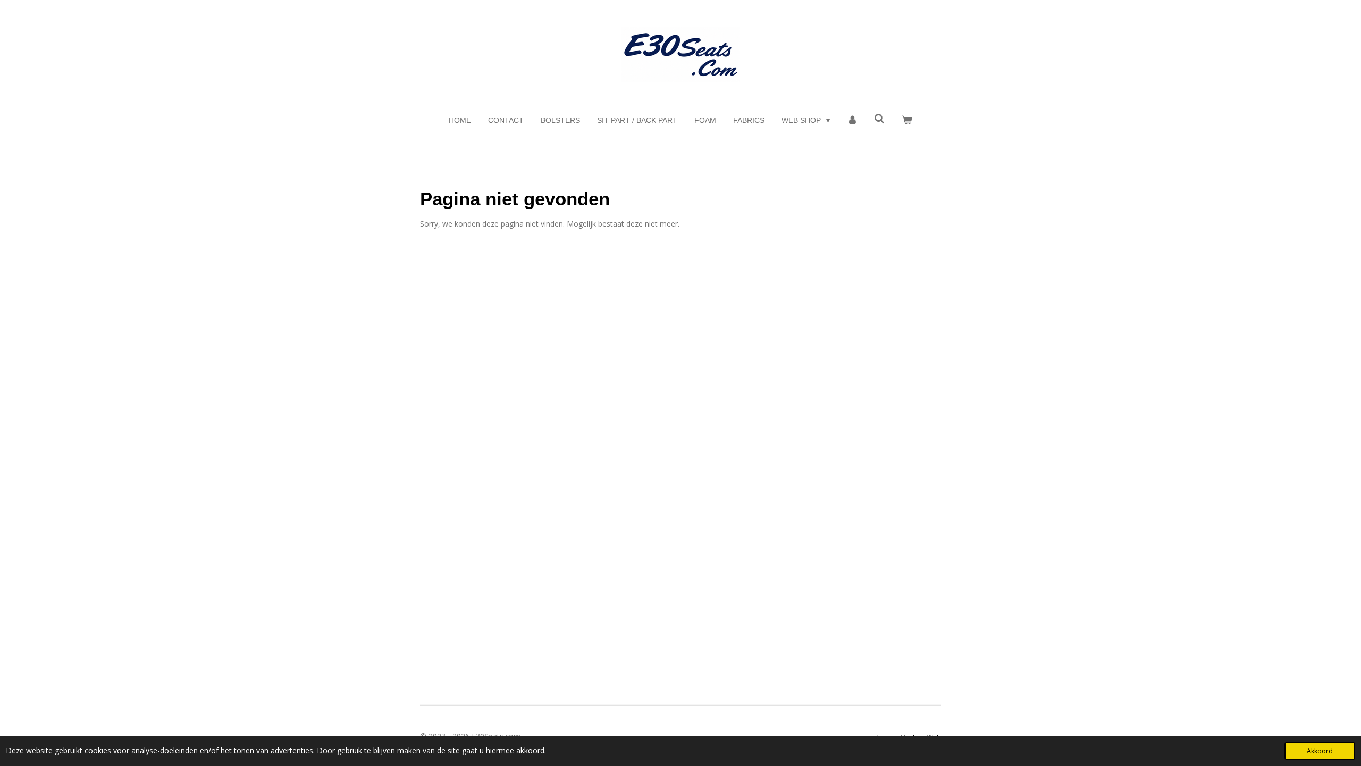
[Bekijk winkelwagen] (907, 120)
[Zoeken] (880, 119)
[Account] (852, 120)
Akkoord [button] (1320, 750)
